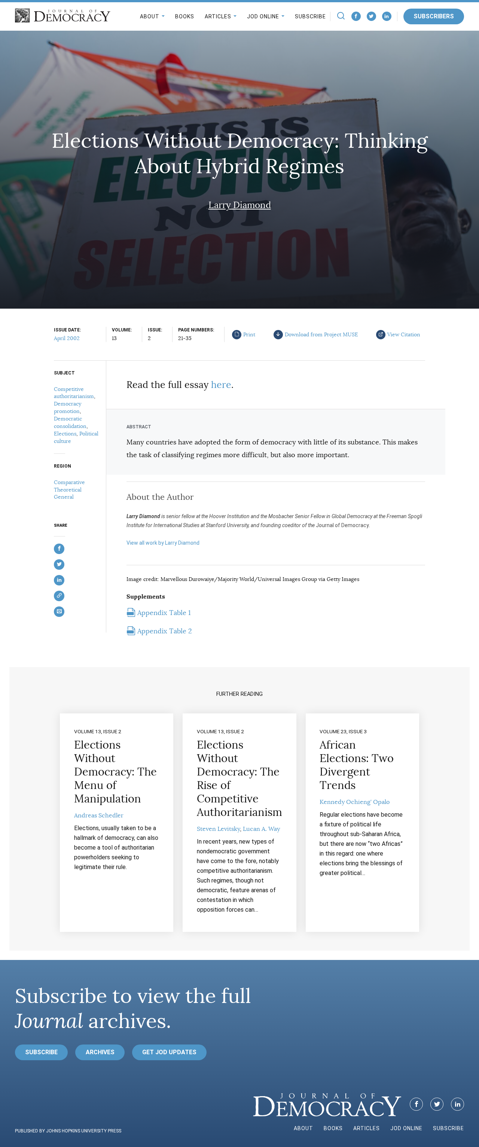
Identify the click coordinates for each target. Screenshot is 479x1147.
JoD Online (263, 16)
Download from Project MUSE (321, 334)
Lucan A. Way (261, 829)
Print (249, 334)
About (149, 16)
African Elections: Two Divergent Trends (357, 765)
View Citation (403, 334)
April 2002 (67, 338)
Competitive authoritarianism (74, 393)
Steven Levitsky (218, 829)
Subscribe (310, 16)
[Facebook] (356, 16)
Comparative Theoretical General (69, 490)
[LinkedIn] (386, 16)
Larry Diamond (239, 205)
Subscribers (434, 16)
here (221, 385)
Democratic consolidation (70, 422)
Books (184, 16)
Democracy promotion (67, 407)
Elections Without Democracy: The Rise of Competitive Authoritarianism (239, 778)
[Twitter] (371, 16)
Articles (218, 16)
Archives (100, 1052)
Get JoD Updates (169, 1052)
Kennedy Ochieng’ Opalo (355, 802)
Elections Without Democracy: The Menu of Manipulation (115, 771)
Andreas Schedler (98, 815)
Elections (65, 433)
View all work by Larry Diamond (162, 543)
